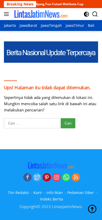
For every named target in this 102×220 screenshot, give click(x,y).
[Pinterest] (47, 177)
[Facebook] (27, 177)
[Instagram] (56, 177)
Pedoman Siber (80, 192)
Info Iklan (55, 192)
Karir (37, 192)
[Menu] (7, 14)
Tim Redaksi (18, 192)
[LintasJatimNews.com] (40, 14)
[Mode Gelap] (86, 14)
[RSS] (76, 177)
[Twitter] (37, 177)
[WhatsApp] (66, 177)
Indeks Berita (51, 199)
